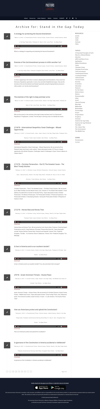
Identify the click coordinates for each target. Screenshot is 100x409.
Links (76, 40)
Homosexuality (79, 96)
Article (77, 36)
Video (77, 44)
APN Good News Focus (81, 59)
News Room (59, 42)
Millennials (78, 106)
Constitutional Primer (31, 37)
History (47, 213)
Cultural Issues (41, 37)
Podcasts (35, 42)
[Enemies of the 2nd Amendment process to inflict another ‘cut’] (7, 65)
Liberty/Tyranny (59, 37)
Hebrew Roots (79, 92)
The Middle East (56, 278)
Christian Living (32, 170)
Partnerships (79, 110)
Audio (30, 42)
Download (17, 48)
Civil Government (80, 71)
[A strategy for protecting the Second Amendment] (7, 36)
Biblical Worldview (81, 63)
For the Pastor (79, 90)
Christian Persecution (42, 170)
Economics (78, 84)
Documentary (79, 140)
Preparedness (79, 114)
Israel (40, 133)
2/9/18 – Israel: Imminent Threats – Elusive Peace (32, 275)
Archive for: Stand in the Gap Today (50, 27)
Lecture (77, 142)
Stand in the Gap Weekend (83, 123)
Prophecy (78, 117)
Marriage (78, 104)
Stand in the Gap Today (49, 100)
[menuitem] (26, 18)
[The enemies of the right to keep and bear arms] (7, 99)
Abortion (77, 57)
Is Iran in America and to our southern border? (31, 246)
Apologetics (78, 61)
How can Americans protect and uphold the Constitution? (35, 310)
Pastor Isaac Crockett (35, 138)
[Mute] (61, 46)
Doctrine (77, 82)
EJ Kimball (60, 250)
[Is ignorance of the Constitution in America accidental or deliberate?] (7, 345)
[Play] (15, 46)
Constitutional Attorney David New (38, 318)
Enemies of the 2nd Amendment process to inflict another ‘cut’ (37, 62)
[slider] (65, 46)
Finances (77, 88)
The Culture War (80, 127)
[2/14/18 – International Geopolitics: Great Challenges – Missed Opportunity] (7, 130)
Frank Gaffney (35, 179)
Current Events (50, 37)
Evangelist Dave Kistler (42, 70)
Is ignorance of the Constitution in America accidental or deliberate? (39, 343)
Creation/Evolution (80, 75)
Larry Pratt (50, 42)
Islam (36, 133)
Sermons (77, 119)
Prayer (77, 112)
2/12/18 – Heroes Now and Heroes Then (29, 210)
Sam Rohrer (43, 105)
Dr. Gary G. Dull (42, 42)
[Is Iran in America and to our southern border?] (7, 249)
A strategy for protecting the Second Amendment (32, 34)
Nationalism (78, 108)
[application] (40, 46)
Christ (77, 65)
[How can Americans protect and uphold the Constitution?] (7, 312)
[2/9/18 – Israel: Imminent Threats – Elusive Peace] (7, 277)
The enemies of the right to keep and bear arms (32, 97)
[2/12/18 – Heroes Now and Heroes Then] (7, 212)
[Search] (76, 18)
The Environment (80, 129)
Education (78, 86)
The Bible (78, 125)
